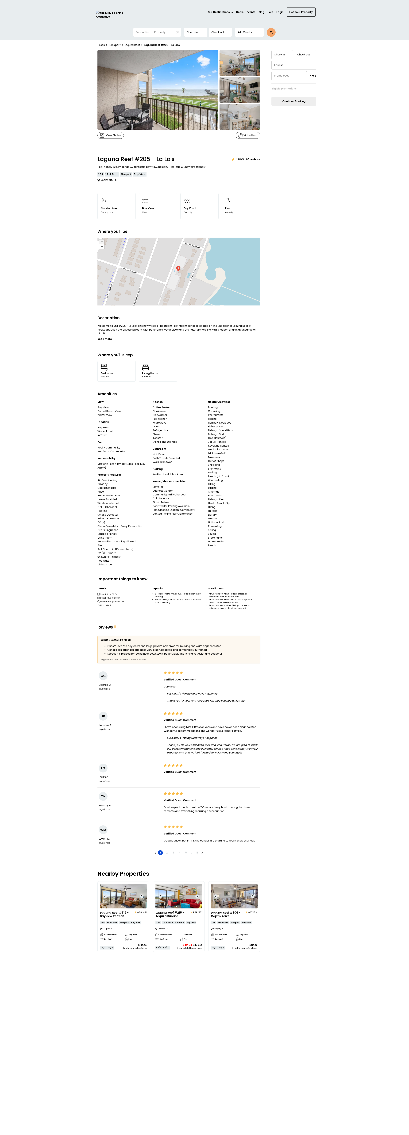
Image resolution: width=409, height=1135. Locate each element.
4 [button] (180, 852)
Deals (239, 12)
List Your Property (301, 12)
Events (251, 12)
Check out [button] (217, 32)
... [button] (191, 852)
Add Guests (244, 32)
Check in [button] (192, 32)
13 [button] (197, 852)
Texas (101, 45)
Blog (261, 12)
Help (270, 12)
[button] (271, 32)
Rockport (115, 45)
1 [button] (160, 852)
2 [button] (167, 852)
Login (279, 12)
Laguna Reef (132, 45)
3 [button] (173, 852)
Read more (104, 339)
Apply (313, 75)
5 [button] (186, 852)
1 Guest (278, 65)
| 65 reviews (252, 159)
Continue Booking (293, 101)
